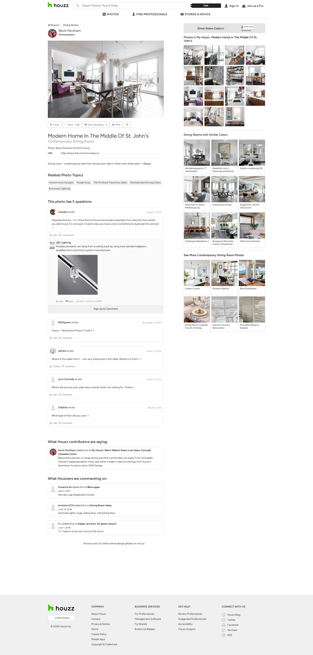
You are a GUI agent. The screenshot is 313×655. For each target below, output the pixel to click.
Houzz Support (186, 629)
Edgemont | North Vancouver (249, 206)
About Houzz (98, 613)
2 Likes (56, 366)
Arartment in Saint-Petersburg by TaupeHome (195, 206)
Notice (106, 624)
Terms (95, 629)
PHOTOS (113, 14)
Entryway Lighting (59, 188)
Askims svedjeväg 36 (251, 168)
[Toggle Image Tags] (127, 125)
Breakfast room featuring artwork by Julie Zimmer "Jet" (223, 170)
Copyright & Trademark (104, 644)
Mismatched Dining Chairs (145, 182)
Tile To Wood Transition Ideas (110, 182)
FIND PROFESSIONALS (151, 14)
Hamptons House (221, 204)
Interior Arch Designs (61, 182)
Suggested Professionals (192, 619)
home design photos (121, 543)
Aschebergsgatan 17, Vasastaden (196, 170)
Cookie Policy (99, 634)
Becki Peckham (70, 31)
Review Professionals (190, 613)
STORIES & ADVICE (197, 14)
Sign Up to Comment (106, 308)
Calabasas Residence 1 (197, 241)
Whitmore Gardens (250, 241)
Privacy (95, 624)
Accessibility (185, 624)
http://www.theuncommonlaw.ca (80, 153)
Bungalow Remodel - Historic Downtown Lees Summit (223, 243)
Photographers (67, 34)
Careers (95, 619)
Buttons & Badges (145, 629)
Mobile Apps (98, 639)
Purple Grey (83, 182)
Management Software (148, 619)
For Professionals (144, 613)
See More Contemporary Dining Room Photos (214, 255)
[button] (51, 235)
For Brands (141, 624)
